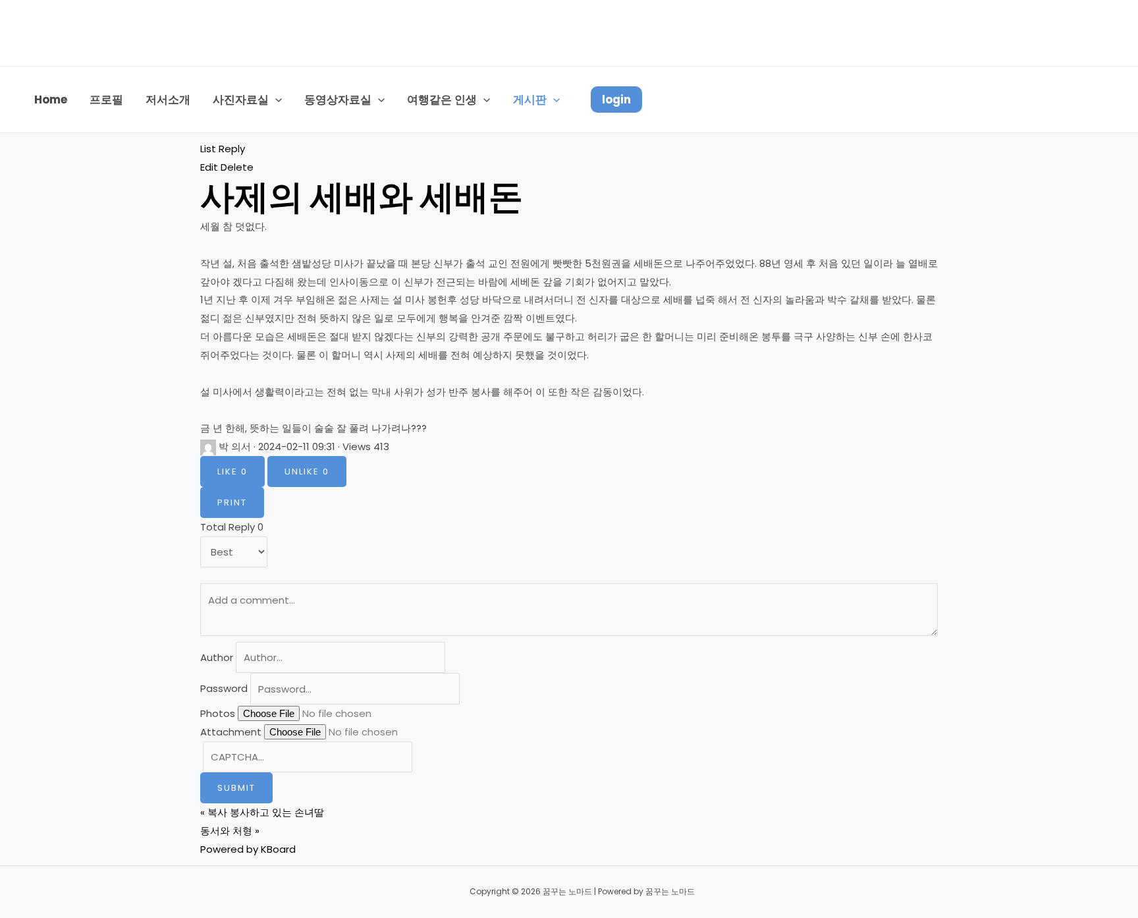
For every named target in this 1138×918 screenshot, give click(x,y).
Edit (209, 167)
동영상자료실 (337, 99)
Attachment (230, 732)
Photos (217, 713)
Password (224, 689)
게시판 (530, 99)
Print (232, 502)
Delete (237, 167)
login (616, 99)
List (208, 149)
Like (232, 471)
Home (50, 99)
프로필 (106, 99)
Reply (232, 149)
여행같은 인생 (442, 99)
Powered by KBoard (248, 849)
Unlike (306, 471)
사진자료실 (241, 99)
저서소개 (168, 99)
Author (216, 657)
